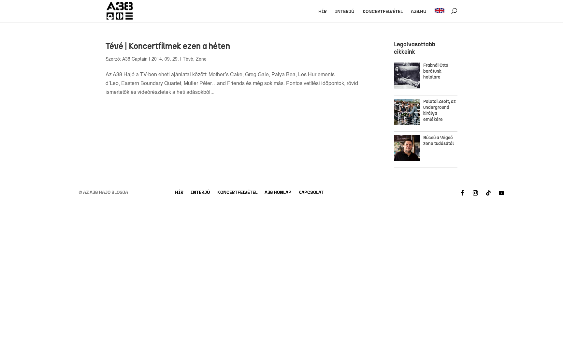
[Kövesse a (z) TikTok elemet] (488, 193)
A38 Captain (135, 59)
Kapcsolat (311, 192)
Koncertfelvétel (383, 11)
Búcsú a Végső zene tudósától (439, 140)
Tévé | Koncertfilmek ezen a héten (168, 46)
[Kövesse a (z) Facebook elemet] (462, 193)
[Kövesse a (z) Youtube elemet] (501, 193)
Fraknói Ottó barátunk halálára (435, 71)
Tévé (188, 59)
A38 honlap (278, 192)
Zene (201, 59)
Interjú (344, 11)
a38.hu (418, 11)
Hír (322, 11)
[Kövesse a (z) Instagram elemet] (475, 193)
